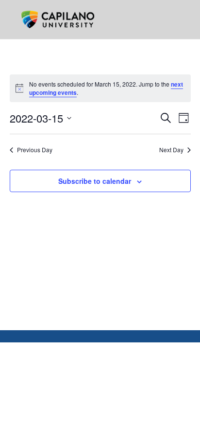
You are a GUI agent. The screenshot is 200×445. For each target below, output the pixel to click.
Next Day (171, 150)
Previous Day (34, 150)
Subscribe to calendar (94, 181)
